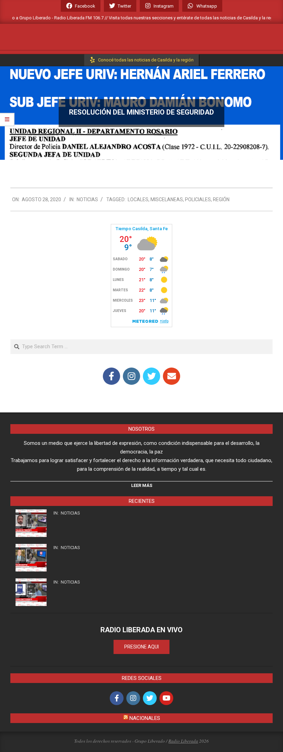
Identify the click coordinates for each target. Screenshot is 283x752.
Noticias (87, 199)
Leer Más (141, 485)
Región (221, 199)
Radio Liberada (183, 741)
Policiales (198, 199)
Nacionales (144, 718)
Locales (138, 199)
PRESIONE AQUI (141, 647)
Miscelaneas (166, 199)
